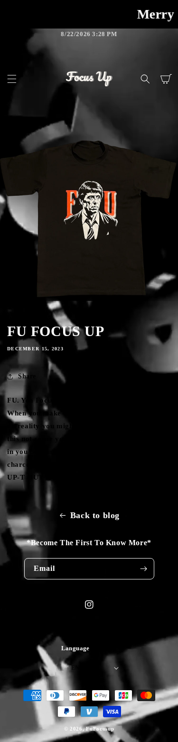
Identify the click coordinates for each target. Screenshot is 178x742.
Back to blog (95, 515)
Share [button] (27, 376)
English (84, 667)
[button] (11, 78)
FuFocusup (100, 729)
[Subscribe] (143, 569)
